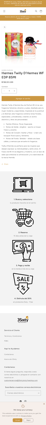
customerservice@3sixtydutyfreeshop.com (21, 380)
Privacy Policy (26, 416)
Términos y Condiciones (13, 336)
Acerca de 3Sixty (10, 359)
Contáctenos (9, 354)
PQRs (6, 341)
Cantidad (5, 86)
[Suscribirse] (38, 393)
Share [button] (6, 164)
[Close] (44, 404)
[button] (4, 11)
